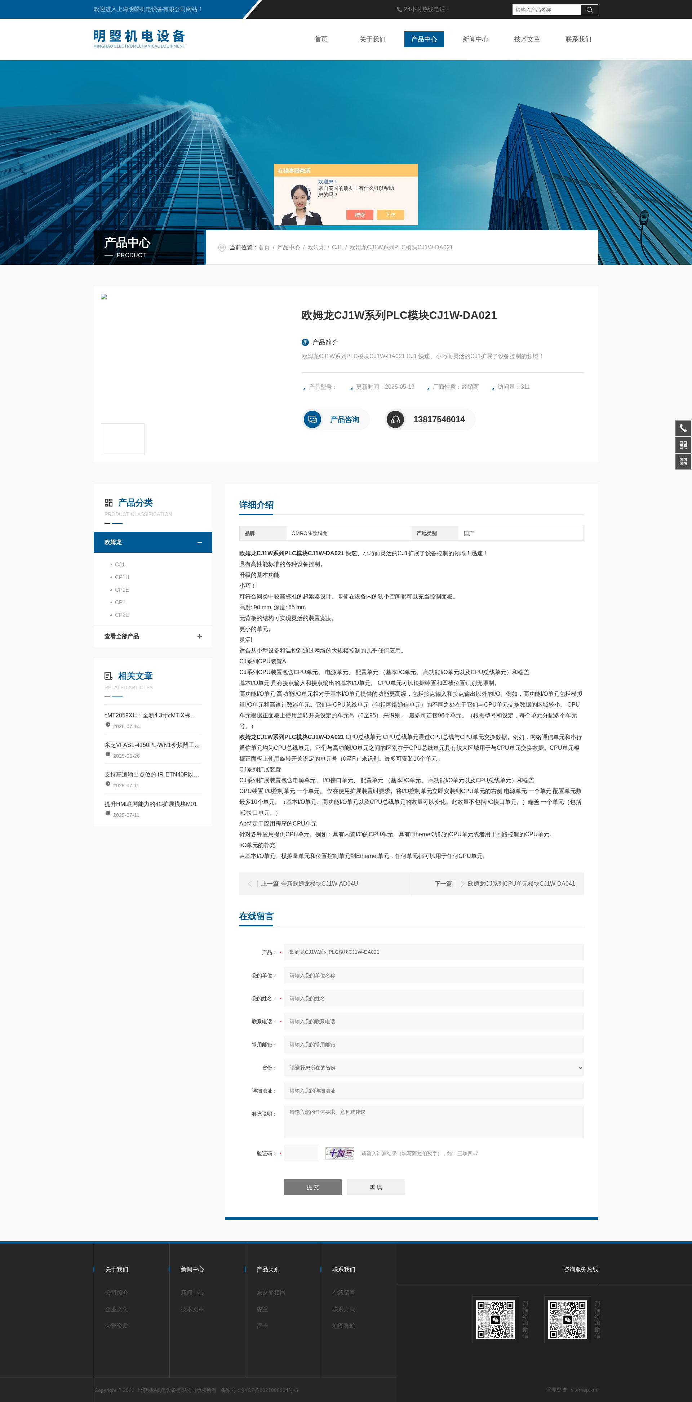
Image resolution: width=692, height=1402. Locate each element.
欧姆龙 (316, 247)
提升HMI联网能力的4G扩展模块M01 (151, 804)
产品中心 (424, 39)
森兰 (262, 1309)
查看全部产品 (122, 636)
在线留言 (343, 1293)
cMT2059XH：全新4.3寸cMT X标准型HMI (153, 715)
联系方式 (343, 1309)
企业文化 (116, 1309)
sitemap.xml (584, 1390)
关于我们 (373, 39)
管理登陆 (556, 1390)
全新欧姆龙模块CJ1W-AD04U (319, 884)
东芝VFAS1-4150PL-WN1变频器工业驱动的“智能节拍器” (153, 745)
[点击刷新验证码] (339, 1153)
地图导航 (343, 1326)
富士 (262, 1326)
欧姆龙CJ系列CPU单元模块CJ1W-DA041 (521, 884)
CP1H (122, 577)
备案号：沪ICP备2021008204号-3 (259, 1390)
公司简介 (116, 1293)
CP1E (122, 590)
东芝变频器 (271, 1293)
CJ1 (337, 247)
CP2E (122, 615)
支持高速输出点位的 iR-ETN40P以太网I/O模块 (153, 774)
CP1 (120, 602)
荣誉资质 (116, 1326)
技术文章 (527, 39)
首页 (321, 39)
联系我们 (578, 39)
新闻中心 (476, 39)
